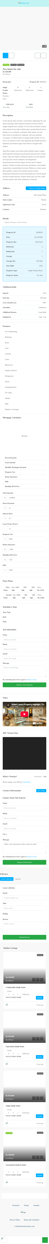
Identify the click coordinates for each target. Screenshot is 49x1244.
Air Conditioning (11, 331)
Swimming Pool (10, 387)
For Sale (13, 64)
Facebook (15, 1205)
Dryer (7, 343)
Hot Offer (21, 64)
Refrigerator (9, 376)
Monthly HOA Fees (10, 555)
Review (5, 919)
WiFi (6, 404)
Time (5, 622)
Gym (7, 348)
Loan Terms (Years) (10, 524)
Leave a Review (6, 879)
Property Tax (8, 534)
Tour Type (6, 612)
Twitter (26, 1205)
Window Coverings (12, 409)
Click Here (26, 782)
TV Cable (8, 393)
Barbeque (8, 337)
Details (39, 998)
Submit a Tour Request (24, 685)
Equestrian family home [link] (15, 1046)
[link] (24, 968)
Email (5, 654)
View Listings (41, 790)
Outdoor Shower (11, 370)
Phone (5, 644)
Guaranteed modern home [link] (16, 1165)
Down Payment (8, 503)
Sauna (7, 381)
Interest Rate (8, 514)
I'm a (5, 834)
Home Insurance (9, 545)
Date (4, 617)
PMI (4, 565)
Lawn (7, 359)
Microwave (9, 365)
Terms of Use (32, 680)
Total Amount (8, 493)
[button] (37, 55)
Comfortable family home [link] (15, 987)
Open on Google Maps (37, 188)
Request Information (24, 862)
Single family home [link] (13, 1106)
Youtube (36, 1205)
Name (5, 635)
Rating (5, 914)
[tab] (5, 55)
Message (6, 663)
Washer (7, 398)
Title (4, 903)
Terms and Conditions (31, 1220)
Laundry (8, 354)
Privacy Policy (15, 1220)
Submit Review (24, 937)
